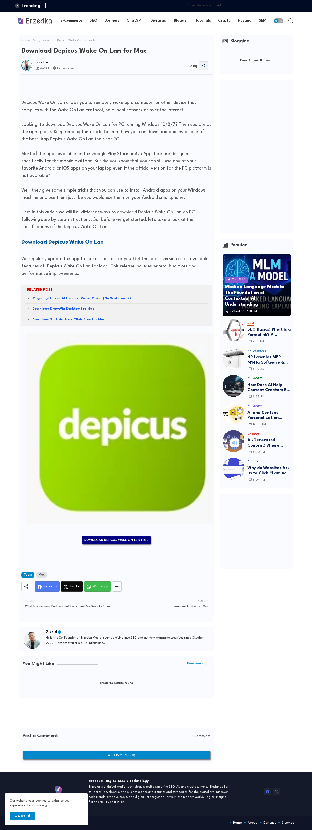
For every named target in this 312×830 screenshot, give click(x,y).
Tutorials (203, 21)
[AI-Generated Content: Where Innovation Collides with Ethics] (233, 441)
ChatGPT (135, 21)
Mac (36, 40)
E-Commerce (71, 21)
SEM (262, 21)
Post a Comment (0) (116, 755)
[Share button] (117, 586)
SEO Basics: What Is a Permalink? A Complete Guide (269, 332)
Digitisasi (158, 21)
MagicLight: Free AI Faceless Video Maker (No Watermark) (81, 298)
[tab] (71, 21)
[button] (278, 20)
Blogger (181, 21)
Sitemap (288, 822)
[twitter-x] (276, 791)
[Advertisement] (110, 86)
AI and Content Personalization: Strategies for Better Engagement (268, 416)
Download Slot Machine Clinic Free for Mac (68, 319)
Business (112, 21)
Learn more (35, 805)
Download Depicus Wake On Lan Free (116, 540)
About (252, 822)
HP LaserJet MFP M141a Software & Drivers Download (265, 360)
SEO (93, 21)
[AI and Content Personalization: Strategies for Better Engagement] (233, 413)
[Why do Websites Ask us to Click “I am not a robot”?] (233, 469)
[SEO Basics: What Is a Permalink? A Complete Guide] (233, 330)
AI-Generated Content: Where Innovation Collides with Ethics (266, 443)
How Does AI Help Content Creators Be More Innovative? (268, 388)
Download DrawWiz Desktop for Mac (63, 308)
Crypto (224, 21)
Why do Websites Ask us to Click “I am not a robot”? (268, 471)
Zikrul (51, 632)
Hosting (245, 21)
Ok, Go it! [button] (22, 816)
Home (25, 40)
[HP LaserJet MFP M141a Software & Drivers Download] (233, 358)
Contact (269, 822)
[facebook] (267, 791)
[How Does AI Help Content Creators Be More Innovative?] (233, 386)
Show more (195, 663)
